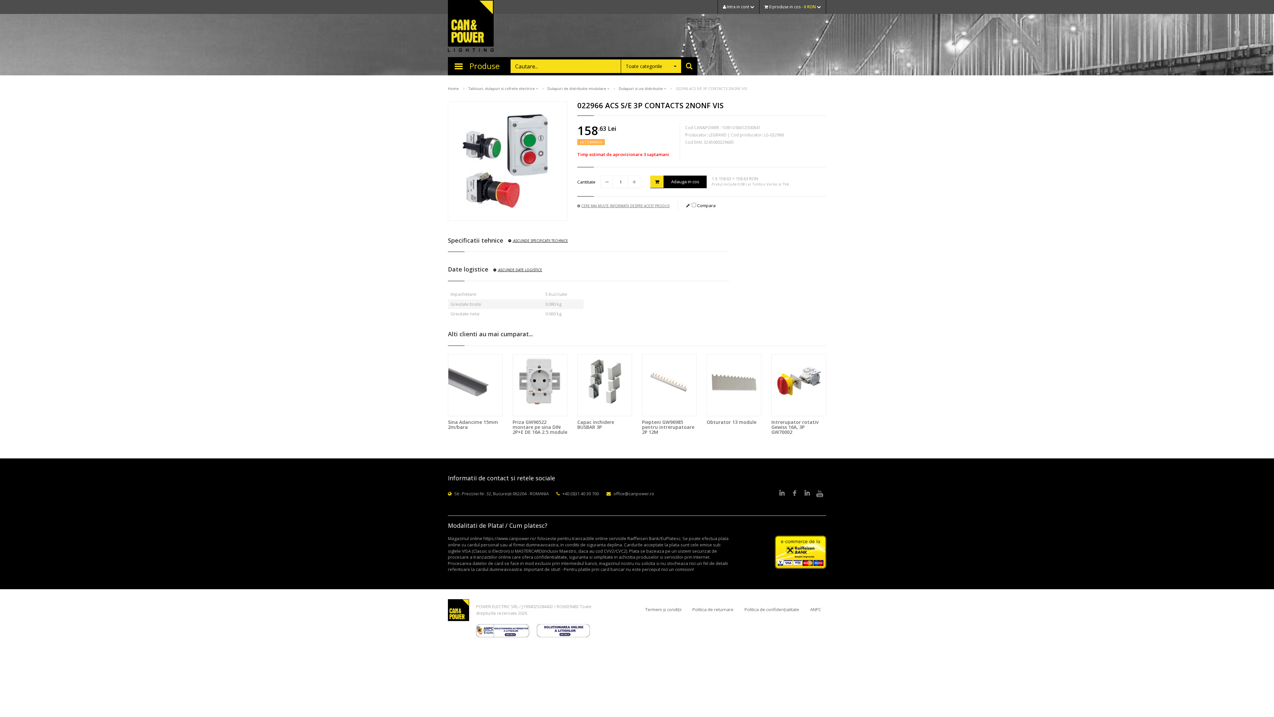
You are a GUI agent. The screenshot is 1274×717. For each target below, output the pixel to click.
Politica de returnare (713, 609)
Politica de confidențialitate (771, 609)
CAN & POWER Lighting (471, 26)
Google (807, 493)
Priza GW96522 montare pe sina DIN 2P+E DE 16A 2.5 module (540, 427)
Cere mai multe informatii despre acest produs (625, 205)
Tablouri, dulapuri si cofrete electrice (502, 88)
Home (453, 88)
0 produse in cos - (792, 7)
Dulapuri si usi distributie (641, 88)
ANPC (815, 609)
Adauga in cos (685, 182)
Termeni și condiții (663, 609)
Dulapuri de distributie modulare (577, 88)
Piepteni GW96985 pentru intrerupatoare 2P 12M (668, 427)
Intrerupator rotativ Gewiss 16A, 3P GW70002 (794, 427)
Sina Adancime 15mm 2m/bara (473, 424)
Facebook (794, 493)
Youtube (819, 493)
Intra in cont (738, 7)
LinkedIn (782, 493)
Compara (706, 205)
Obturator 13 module (731, 422)
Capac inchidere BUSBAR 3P (595, 424)
